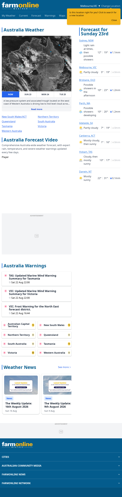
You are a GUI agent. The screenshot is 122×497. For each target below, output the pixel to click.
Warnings (50, 15)
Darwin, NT (85, 171)
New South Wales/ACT (14, 116)
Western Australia (12, 131)
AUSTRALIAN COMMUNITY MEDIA (21, 465)
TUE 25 (63, 94)
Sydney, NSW (86, 40)
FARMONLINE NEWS (13, 474)
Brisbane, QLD (87, 80)
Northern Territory (48, 116)
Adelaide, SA (86, 123)
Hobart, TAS (85, 152)
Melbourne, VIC (88, 67)
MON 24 (45, 94)
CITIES (5, 457)
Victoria (42, 126)
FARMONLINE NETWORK (16, 483)
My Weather (8, 15)
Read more (36, 109)
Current (23, 15)
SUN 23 (28, 94)
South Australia (46, 121)
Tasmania (7, 126)
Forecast (36, 15)
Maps (62, 15)
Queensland (8, 121)
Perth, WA (84, 103)
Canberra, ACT (87, 135)
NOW (10, 94)
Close (114, 20)
